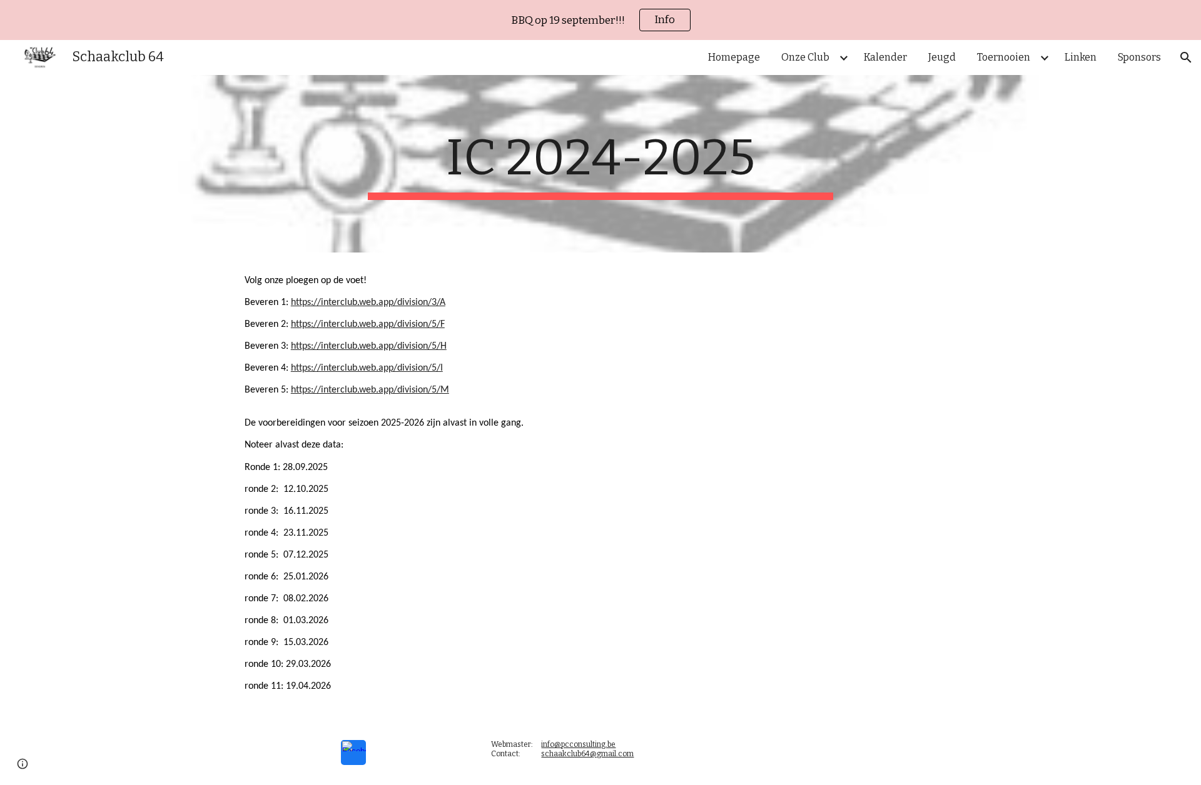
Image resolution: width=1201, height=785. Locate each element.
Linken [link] (1081, 57)
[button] (1186, 57)
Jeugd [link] (942, 57)
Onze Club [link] (805, 57)
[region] (600, 20)
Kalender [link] (885, 57)
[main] (600, 163)
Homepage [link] (734, 57)
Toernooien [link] (1003, 57)
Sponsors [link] (1139, 57)
